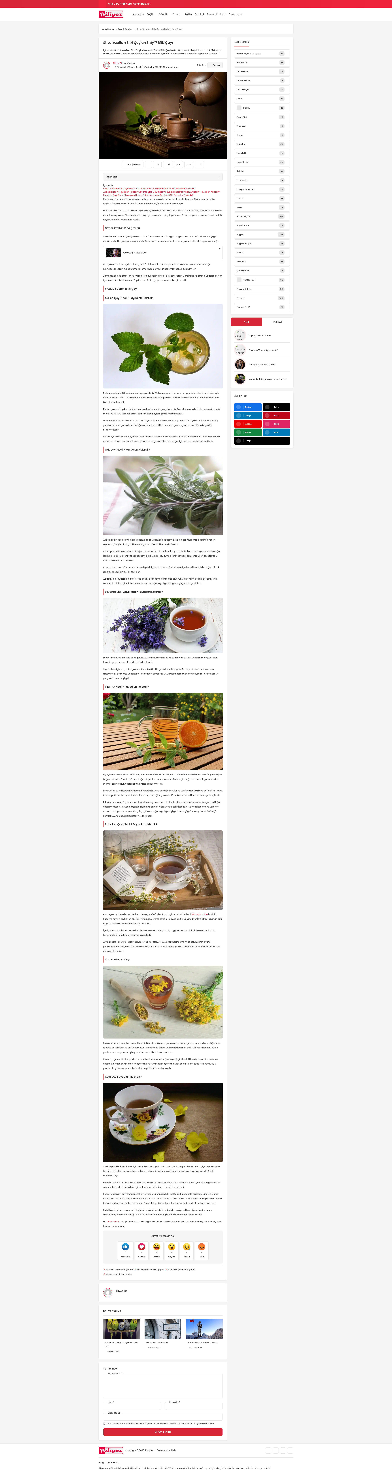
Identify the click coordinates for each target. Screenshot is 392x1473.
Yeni (246, 321)
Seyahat (199, 14)
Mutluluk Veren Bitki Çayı (143, 188)
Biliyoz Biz (118, 63)
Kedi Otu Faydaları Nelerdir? (178, 195)
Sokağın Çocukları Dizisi (262, 364)
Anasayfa (138, 14)
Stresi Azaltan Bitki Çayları (116, 188)
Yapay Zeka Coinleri (260, 335)
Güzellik (163, 14)
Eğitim (188, 14)
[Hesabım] (288, 14)
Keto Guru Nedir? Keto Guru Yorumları (129, 3)
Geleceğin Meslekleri (135, 252)
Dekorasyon (235, 14)
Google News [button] (132, 163)
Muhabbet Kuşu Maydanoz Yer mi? (268, 379)
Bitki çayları (114, 1221)
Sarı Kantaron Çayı (154, 195)
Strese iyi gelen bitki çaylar (181, 1269)
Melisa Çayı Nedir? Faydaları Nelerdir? (175, 188)
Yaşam (176, 14)
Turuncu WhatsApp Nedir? (263, 350)
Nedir (223, 14)
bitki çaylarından (199, 914)
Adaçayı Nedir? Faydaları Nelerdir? (121, 191)
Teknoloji (212, 14)
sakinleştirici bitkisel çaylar (150, 1269)
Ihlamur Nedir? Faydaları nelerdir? (202, 191)
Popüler (278, 321)
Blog (101, 1462)
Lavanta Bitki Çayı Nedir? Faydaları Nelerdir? (162, 191)
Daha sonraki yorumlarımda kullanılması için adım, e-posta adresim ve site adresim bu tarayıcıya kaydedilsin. (160, 1423)
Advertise (112, 1462)
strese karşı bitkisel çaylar (118, 1274)
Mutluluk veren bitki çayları (119, 1269)
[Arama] (283, 14)
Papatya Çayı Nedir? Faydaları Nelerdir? (124, 195)
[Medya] (268, 1450)
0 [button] (168, 163)
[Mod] (292, 14)
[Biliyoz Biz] (111, 14)
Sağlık (150, 14)
